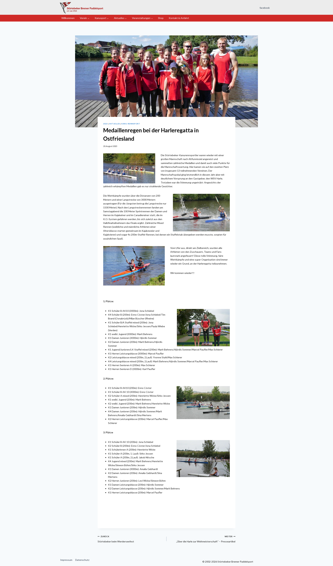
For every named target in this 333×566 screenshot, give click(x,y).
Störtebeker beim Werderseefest (116, 539)
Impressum (66, 559)
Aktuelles (114, 124)
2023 (105, 124)
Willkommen (68, 17)
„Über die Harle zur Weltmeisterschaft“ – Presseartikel (205, 539)
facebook (265, 7)
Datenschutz (82, 559)
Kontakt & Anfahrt (179, 17)
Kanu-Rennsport (130, 124)
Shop (161, 17)
